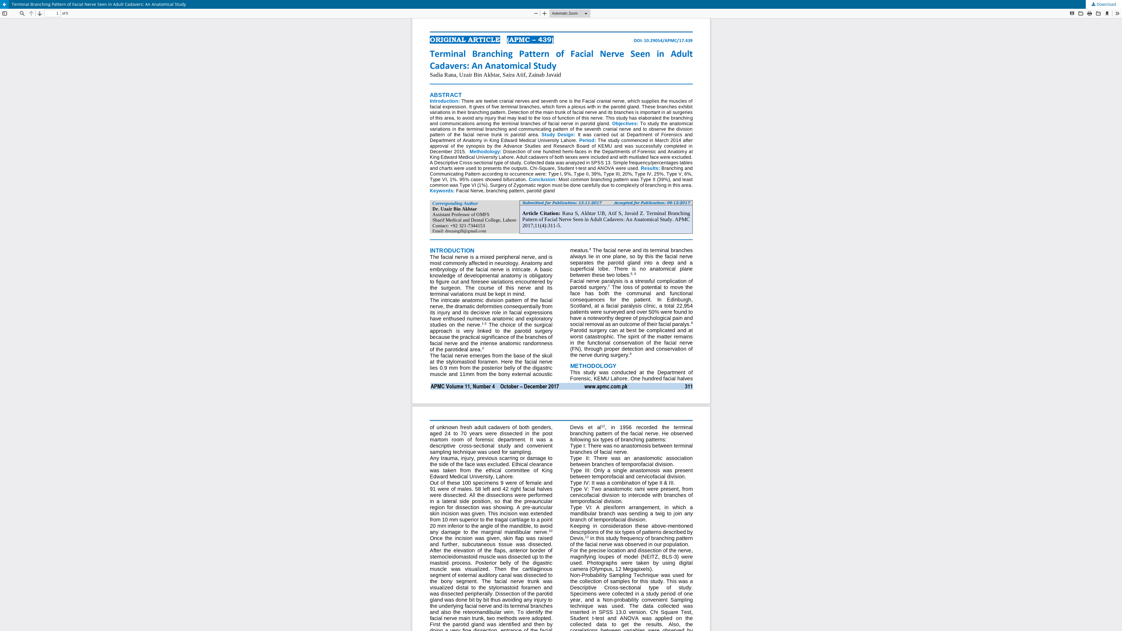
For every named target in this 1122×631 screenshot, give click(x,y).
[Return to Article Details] (4, 4)
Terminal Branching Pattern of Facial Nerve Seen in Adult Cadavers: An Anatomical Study (99, 4)
